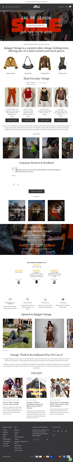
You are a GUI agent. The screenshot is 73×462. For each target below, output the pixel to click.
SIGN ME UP (25, 239)
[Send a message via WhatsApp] (70, 459)
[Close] (56, 219)
